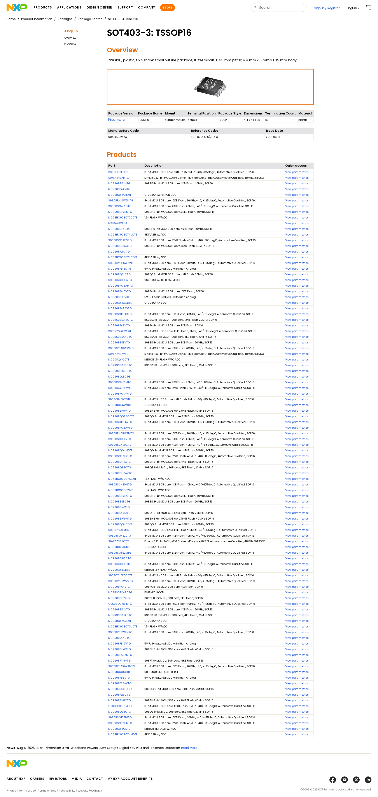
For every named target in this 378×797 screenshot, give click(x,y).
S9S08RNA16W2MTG (121, 666)
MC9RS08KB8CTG (120, 365)
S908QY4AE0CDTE (120, 575)
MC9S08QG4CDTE (120, 524)
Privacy (11, 790)
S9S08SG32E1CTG (120, 456)
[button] (353, 8)
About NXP (16, 778)
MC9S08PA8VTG (119, 325)
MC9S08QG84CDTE (121, 416)
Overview (70, 38)
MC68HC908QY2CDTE (122, 217)
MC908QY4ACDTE (120, 303)
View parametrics (297, 172)
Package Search (90, 19)
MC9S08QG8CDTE (120, 689)
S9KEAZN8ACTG (118, 541)
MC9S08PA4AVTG (120, 393)
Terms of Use (27, 790)
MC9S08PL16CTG (119, 695)
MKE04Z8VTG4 (117, 223)
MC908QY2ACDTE (119, 621)
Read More (189, 748)
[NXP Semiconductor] (17, 7)
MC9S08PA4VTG (119, 587)
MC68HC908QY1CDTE (122, 479)
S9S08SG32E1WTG (120, 388)
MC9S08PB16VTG (119, 643)
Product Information (36, 19)
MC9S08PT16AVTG (120, 473)
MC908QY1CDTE (118, 359)
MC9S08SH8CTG (119, 700)
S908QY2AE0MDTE (120, 530)
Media (77, 778)
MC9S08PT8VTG (119, 598)
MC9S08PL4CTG (119, 507)
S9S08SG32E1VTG (120, 240)
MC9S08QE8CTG (119, 513)
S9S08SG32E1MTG (120, 723)
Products (70, 43)
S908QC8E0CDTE (119, 172)
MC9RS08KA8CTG (120, 592)
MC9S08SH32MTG (120, 212)
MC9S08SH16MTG (120, 518)
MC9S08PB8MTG (119, 297)
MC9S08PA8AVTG (120, 308)
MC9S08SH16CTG (120, 246)
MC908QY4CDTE (119, 729)
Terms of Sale (47, 790)
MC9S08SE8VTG (119, 342)
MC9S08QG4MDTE (120, 450)
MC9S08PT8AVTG (119, 683)
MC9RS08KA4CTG (120, 337)
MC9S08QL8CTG (119, 376)
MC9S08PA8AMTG (120, 655)
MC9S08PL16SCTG (120, 371)
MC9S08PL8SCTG (119, 558)
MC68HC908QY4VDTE (122, 234)
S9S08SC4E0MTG (120, 484)
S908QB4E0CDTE (119, 399)
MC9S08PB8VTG (119, 677)
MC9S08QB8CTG (119, 712)
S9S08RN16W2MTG (120, 200)
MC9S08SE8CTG (119, 501)
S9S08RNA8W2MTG (121, 433)
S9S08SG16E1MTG (120, 717)
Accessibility (67, 790)
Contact (94, 778)
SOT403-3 (118, 120)
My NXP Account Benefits (130, 778)
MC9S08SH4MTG (119, 649)
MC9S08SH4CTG (119, 462)
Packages (65, 19)
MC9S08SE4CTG (119, 229)
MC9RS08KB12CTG (120, 320)
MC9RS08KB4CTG (120, 615)
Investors (58, 778)
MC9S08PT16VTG (119, 660)
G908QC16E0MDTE (120, 706)
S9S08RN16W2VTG (120, 581)
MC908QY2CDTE (119, 570)
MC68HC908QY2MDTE (122, 626)
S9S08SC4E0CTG (120, 445)
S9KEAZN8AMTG (118, 178)
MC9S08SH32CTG (120, 496)
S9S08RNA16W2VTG (121, 263)
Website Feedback (90, 790)
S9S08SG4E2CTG (119, 206)
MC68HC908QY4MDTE (122, 734)
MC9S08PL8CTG (119, 251)
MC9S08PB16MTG (119, 268)
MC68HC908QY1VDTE (122, 490)
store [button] (167, 7)
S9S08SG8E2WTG (120, 280)
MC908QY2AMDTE (119, 195)
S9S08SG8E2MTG (119, 552)
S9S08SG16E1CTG (120, 314)
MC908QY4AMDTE (120, 405)
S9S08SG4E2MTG (119, 382)
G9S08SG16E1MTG (120, 604)
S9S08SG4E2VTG (119, 535)
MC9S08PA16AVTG (120, 428)
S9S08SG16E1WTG (120, 422)
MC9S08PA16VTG (119, 291)
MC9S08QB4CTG (119, 467)
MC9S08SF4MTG (119, 183)
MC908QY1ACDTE (119, 547)
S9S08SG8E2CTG (119, 564)
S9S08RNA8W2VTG (121, 348)
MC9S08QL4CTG (119, 638)
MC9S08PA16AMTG (120, 286)
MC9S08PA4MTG (119, 189)
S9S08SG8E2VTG (119, 439)
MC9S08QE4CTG (119, 274)
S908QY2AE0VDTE (119, 331)
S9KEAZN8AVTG (118, 354)
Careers (37, 778)
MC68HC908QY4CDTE (122, 257)
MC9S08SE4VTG (119, 609)
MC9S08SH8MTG (119, 410)
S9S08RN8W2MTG (120, 632)
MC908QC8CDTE (119, 672)
